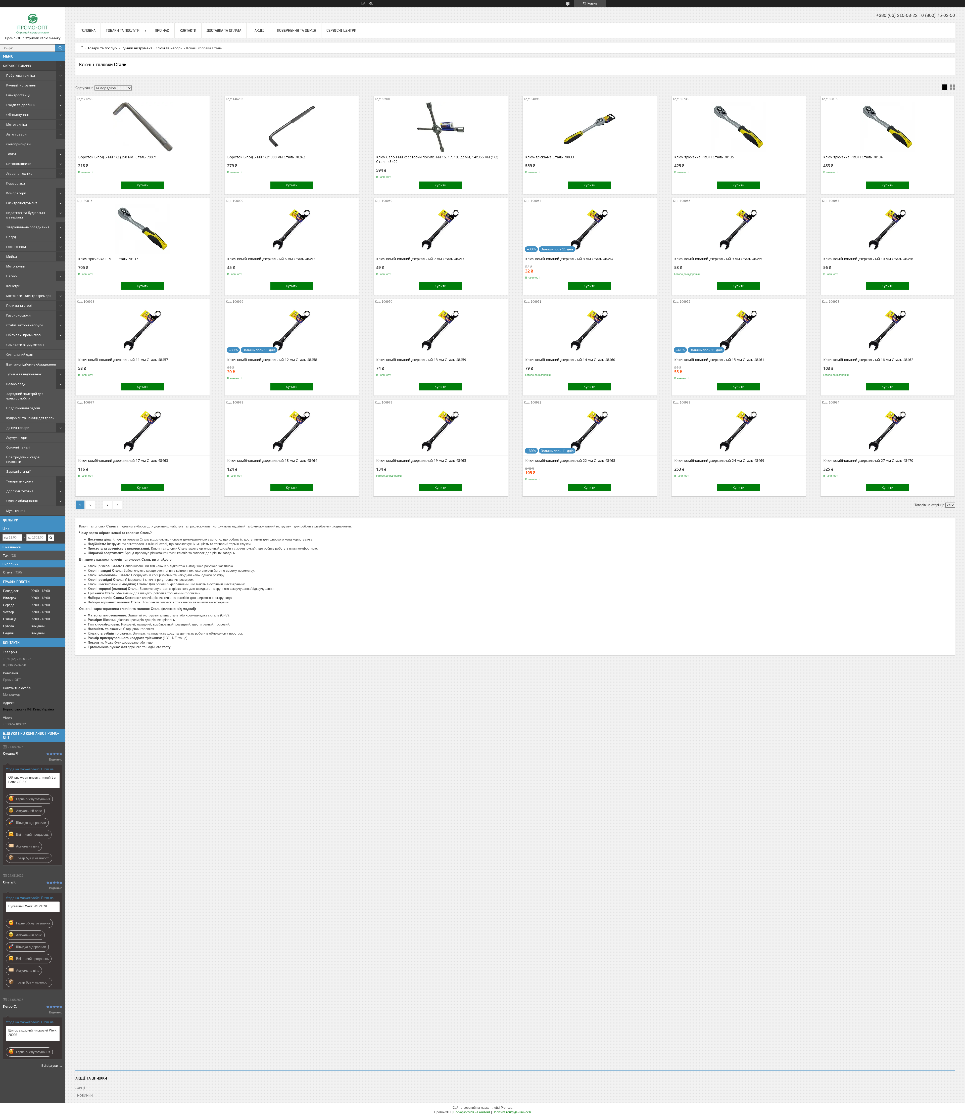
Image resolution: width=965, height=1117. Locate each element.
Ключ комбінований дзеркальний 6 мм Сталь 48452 (271, 259)
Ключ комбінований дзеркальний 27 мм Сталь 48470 (868, 460)
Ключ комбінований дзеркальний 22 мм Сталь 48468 (570, 460)
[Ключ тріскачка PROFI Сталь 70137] (143, 229)
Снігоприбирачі (18, 144)
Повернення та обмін (296, 30)
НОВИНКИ (85, 1095)
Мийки (11, 256)
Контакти (188, 30)
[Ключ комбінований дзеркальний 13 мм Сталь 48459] (441, 329)
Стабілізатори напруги (24, 325)
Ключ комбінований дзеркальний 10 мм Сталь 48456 (868, 259)
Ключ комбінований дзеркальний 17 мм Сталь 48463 (123, 460)
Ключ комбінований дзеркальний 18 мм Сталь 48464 (272, 460)
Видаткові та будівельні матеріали (25, 214)
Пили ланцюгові (19, 305)
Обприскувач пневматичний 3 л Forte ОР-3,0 (32, 780)
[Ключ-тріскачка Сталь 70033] (590, 127)
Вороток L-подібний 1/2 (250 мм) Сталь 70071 (117, 157)
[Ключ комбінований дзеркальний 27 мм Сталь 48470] (888, 430)
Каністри (13, 286)
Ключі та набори (169, 48)
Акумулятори (16, 437)
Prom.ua (506, 1107)
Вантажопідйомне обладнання (31, 364)
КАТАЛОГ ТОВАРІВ (17, 65)
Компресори (16, 193)
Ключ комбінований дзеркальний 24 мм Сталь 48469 (719, 460)
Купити (143, 185)
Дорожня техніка (19, 491)
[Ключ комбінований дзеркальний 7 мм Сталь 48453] (441, 229)
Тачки (11, 154)
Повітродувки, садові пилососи (23, 459)
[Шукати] (60, 48)
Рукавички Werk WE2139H (28, 906)
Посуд (11, 237)
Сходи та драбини (20, 105)
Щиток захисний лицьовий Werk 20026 (32, 1033)
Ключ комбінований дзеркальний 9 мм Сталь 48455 (718, 259)
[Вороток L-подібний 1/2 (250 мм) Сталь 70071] (143, 127)
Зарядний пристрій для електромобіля (24, 395)
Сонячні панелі (18, 447)
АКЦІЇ (259, 30)
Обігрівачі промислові (23, 335)
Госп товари (16, 246)
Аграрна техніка (19, 173)
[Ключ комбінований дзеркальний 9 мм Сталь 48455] (739, 229)
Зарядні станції (18, 471)
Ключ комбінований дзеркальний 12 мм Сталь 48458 (272, 360)
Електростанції (18, 95)
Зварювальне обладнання (27, 227)
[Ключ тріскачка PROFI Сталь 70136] (888, 127)
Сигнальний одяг (19, 354)
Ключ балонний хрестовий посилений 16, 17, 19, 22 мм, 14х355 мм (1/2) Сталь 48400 (437, 159)
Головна (87, 30)
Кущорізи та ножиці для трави (30, 418)
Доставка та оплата (224, 30)
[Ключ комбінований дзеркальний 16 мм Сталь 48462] (888, 329)
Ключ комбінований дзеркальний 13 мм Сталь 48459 (421, 360)
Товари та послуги (122, 30)
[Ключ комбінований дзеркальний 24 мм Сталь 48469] (739, 430)
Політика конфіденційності (512, 1112)
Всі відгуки (49, 1065)
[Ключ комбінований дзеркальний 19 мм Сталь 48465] (441, 430)
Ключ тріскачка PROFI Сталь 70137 (108, 259)
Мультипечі (15, 510)
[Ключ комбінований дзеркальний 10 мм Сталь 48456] (888, 229)
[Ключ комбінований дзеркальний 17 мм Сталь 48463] (143, 430)
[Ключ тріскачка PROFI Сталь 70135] (739, 127)
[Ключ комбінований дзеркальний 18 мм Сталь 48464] (292, 430)
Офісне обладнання (22, 501)
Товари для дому (19, 481)
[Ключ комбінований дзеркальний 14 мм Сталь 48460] (590, 329)
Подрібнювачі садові (23, 408)
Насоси (12, 276)
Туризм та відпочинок (24, 374)
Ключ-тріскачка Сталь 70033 (549, 157)
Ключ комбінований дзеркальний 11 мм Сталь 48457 (123, 360)
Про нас (162, 30)
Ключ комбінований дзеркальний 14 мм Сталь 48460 (570, 360)
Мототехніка (16, 124)
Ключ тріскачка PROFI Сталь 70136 (853, 157)
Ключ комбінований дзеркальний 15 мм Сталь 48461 (719, 360)
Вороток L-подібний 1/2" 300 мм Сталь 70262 (266, 157)
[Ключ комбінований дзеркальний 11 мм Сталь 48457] (143, 329)
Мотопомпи (15, 266)
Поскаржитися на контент (471, 1112)
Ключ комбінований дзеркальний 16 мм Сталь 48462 (868, 360)
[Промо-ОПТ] (33, 23)
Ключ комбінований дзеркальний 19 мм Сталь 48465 (421, 460)
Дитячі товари (17, 427)
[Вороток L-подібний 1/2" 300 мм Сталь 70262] (292, 127)
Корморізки (15, 183)
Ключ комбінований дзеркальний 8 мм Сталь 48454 (569, 259)
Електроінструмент (21, 203)
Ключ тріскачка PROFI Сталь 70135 (704, 157)
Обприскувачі (17, 114)
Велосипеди (16, 384)
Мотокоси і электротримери (29, 295)
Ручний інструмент (21, 85)
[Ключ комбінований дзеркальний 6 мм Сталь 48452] (292, 229)
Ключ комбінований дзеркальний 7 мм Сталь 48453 (420, 259)
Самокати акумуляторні (25, 344)
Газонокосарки (18, 315)
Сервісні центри (341, 30)
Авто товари (16, 134)
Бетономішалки (18, 163)
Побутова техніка (20, 75)
